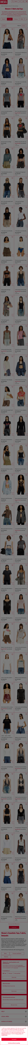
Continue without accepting (14, 1043)
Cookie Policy (4, 1035)
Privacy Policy (18, 1033)
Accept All (14, 1039)
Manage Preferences (5, 1033)
